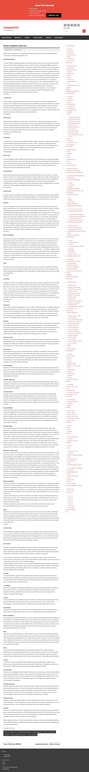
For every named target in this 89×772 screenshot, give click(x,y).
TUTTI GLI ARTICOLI (32, 734)
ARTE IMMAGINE (70, 45)
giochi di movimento (72, 168)
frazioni (69, 360)
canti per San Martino (72, 386)
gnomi (68, 457)
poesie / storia (71, 339)
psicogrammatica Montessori (75, 211)
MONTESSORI (18, 37)
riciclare (69, 477)
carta (68, 447)
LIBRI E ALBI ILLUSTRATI (72, 276)
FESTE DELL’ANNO (37, 37)
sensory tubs (71, 201)
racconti (69, 345)
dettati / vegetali (72, 304)
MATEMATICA (69, 350)
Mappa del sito (6, 769)
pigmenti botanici (71, 54)
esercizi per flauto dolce (73, 392)
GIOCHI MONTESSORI (72, 194)
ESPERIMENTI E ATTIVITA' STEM (75, 190)
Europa (69, 151)
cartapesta (70, 453)
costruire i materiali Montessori (75, 455)
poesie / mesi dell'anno (74, 331)
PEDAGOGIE (69, 396)
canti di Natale (71, 129)
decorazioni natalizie (73, 130)
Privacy (4, 751)
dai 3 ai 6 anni (70, 490)
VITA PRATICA (70, 237)
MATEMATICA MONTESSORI (74, 222)
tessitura (69, 481)
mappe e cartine (71, 159)
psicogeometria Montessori (75, 229)
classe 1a (70, 496)
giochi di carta (70, 73)
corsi (4, 761)
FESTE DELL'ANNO (70, 93)
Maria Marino (17, 49)
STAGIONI (6, 734)
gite (68, 155)
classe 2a (70, 498)
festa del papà (70, 108)
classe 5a (70, 503)
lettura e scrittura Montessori (75, 209)
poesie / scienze (72, 337)
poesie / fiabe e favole (73, 323)
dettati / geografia (72, 291)
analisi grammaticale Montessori (77, 216)
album (4, 763)
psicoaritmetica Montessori (75, 227)
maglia (69, 462)
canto (68, 388)
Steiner (69, 405)
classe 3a (70, 500)
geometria (69, 361)
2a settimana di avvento (74, 119)
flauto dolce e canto (72, 394)
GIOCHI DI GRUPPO (71, 165)
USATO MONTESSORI (6, 37)
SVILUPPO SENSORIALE (73, 235)
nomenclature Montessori (73, 85)
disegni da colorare (72, 69)
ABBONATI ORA (53, 15)
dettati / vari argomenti (74, 302)
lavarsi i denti (71, 252)
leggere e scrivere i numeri (74, 365)
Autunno (69, 425)
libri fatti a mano (71, 460)
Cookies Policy (7, 756)
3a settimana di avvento (74, 121)
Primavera (69, 431)
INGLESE (68, 272)
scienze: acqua (70, 410)
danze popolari (71, 390)
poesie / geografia (72, 325)
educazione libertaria (72, 401)
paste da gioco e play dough (75, 468)
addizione (69, 354)
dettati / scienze (72, 297)
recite (68, 346)
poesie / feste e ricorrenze (74, 321)
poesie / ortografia (73, 335)
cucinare (70, 240)
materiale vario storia (72, 440)
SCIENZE (68, 407)
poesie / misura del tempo (74, 333)
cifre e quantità (71, 356)
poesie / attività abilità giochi (75, 319)
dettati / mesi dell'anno (74, 295)
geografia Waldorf (71, 263)
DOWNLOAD (69, 62)
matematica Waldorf (72, 269)
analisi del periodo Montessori (76, 214)
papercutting (70, 470)
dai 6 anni (13, 732)
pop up (69, 474)
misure (69, 367)
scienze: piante (71, 420)
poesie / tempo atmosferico (75, 341)
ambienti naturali (71, 149)
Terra (68, 161)
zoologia (70, 186)
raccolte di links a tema (73, 475)
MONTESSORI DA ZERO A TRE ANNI (76, 231)
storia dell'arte (70, 58)
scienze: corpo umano (72, 416)
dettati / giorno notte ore (74, 293)
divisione (69, 358)
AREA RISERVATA (59, 37)
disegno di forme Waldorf (73, 261)
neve (14, 728)
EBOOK (68, 89)
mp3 (68, 83)
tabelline (69, 377)
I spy (69, 198)
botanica (70, 183)
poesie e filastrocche (72, 312)
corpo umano (71, 185)
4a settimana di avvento (74, 123)
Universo (69, 163)
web (67, 511)
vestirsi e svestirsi (72, 254)
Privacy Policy (7, 754)
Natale (69, 114)
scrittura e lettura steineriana (74, 270)
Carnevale (69, 98)
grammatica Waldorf (72, 265)
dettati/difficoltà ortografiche (75, 306)
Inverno (45, 732)
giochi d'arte (70, 51)
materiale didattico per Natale (75, 134)
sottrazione (70, 375)
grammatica (70, 310)
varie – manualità (71, 483)
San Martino (70, 140)
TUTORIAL (68, 442)
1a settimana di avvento (74, 117)
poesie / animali (72, 317)
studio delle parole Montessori (75, 220)
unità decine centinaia (72, 379)
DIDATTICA (48, 37)
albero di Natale (72, 125)
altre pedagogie (71, 399)
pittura (69, 56)
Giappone (69, 153)
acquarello (69, 49)
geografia (69, 71)
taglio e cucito (70, 479)
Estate (68, 427)
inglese (69, 75)
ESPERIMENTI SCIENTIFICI (72, 91)
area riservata (6, 760)
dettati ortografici (37, 732)
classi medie (71, 507)
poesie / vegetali (72, 343)
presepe (70, 136)
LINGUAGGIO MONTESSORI (74, 205)
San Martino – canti (72, 142)
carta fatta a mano (72, 451)
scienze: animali (71, 412)
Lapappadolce (11, 27)
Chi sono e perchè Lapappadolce (10, 767)
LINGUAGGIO (52, 732)
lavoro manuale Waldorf (73, 267)
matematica (70, 79)
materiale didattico (72, 81)
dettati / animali (72, 285)
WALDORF (27, 37)
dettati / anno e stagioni (74, 287)
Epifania (69, 102)
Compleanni (70, 100)
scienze (69, 87)
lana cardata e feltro (72, 459)
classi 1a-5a (7, 732)
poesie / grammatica (73, 327)
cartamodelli (70, 67)
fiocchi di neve (8, 728)
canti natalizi (70, 384)
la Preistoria (70, 438)
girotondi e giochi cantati (73, 170)
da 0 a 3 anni (70, 488)
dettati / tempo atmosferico (24, 732)
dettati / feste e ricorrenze (74, 289)
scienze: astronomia (72, 414)
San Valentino (70, 144)
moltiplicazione (71, 369)
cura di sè (70, 244)
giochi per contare (71, 363)
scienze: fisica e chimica (73, 418)
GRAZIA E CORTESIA (72, 203)
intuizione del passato (72, 436)
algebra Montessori (73, 225)
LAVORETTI (69, 274)
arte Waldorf (70, 259)
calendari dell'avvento (73, 127)
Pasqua (69, 138)
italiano (69, 77)
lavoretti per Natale (73, 132)
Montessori (70, 403)
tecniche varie (70, 60)
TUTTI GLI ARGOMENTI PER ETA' (18, 734)
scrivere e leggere (71, 348)
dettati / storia (71, 299)
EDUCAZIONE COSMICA (73, 188)
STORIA (69, 233)
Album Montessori (71, 66)
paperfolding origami (72, 472)
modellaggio (70, 53)
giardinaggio (71, 250)
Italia (68, 157)
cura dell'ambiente (73, 242)
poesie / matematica (73, 329)
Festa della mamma (72, 110)
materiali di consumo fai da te (74, 464)
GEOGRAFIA (69, 146)
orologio (69, 371)
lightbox (70, 200)
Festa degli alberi (71, 104)
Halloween (69, 112)
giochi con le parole (72, 308)
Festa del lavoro (71, 106)
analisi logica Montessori (75, 218)
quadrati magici (71, 373)
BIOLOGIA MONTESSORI (73, 179)
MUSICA (68, 381)
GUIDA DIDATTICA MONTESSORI (74, 172)
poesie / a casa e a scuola (74, 315)
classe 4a (70, 502)
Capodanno (70, 96)
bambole (69, 445)
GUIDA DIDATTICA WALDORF (73, 256)
